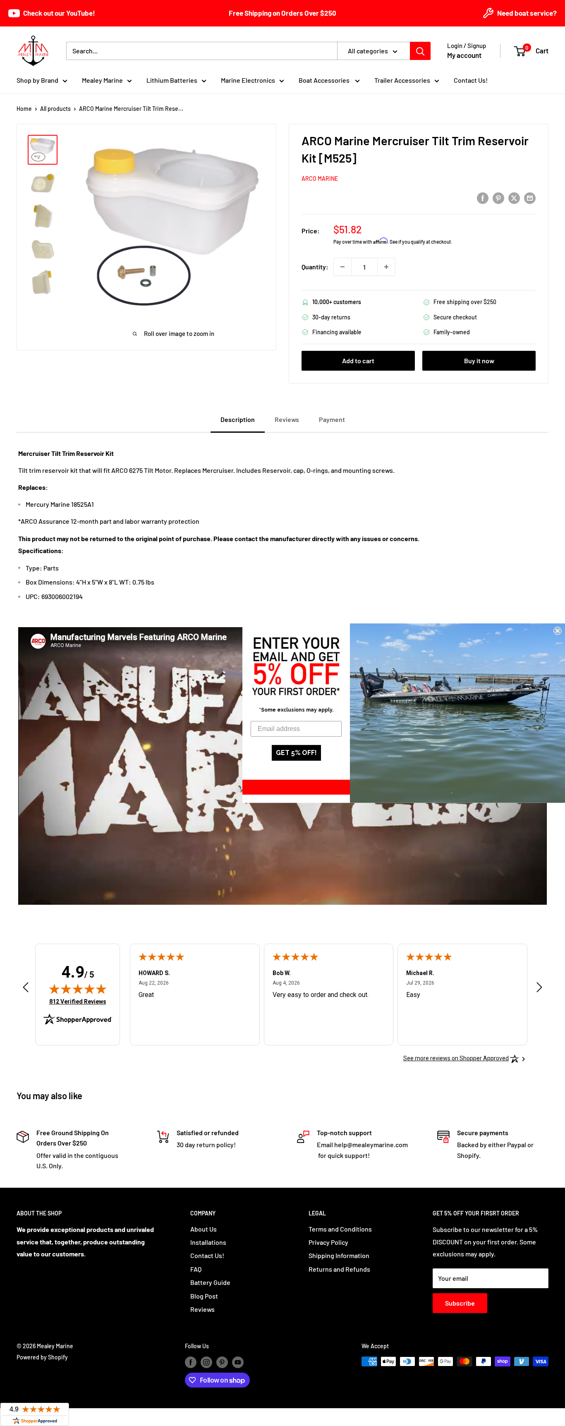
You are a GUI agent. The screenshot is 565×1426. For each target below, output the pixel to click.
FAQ (195, 1269)
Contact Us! (471, 80)
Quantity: (315, 267)
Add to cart (358, 360)
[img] (78, 988)
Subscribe (460, 1303)
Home (24, 108)
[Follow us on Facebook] (190, 1362)
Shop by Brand (37, 80)
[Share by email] (530, 197)
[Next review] (539, 989)
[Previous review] (26, 989)
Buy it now (479, 360)
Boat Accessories (325, 80)
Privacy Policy (328, 1242)
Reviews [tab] (287, 419)
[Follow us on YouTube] (238, 1362)
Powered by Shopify (42, 1357)
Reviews (202, 1309)
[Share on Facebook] (482, 197)
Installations (208, 1242)
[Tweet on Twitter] (514, 197)
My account (464, 55)
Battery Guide (210, 1282)
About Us (203, 1229)
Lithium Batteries (171, 80)
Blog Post (204, 1296)
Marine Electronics (248, 80)
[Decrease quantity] (342, 267)
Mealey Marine (102, 80)
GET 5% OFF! (296, 753)
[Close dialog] (557, 630)
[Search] (420, 51)
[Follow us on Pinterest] (222, 1362)
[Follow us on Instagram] (206, 1362)
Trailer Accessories (402, 80)
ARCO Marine (320, 178)
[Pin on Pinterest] (498, 197)
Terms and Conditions (340, 1229)
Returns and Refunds (339, 1269)
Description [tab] (237, 419)
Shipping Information (339, 1255)
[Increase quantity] (386, 267)
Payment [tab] (332, 419)
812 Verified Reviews (77, 1001)
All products (55, 108)
